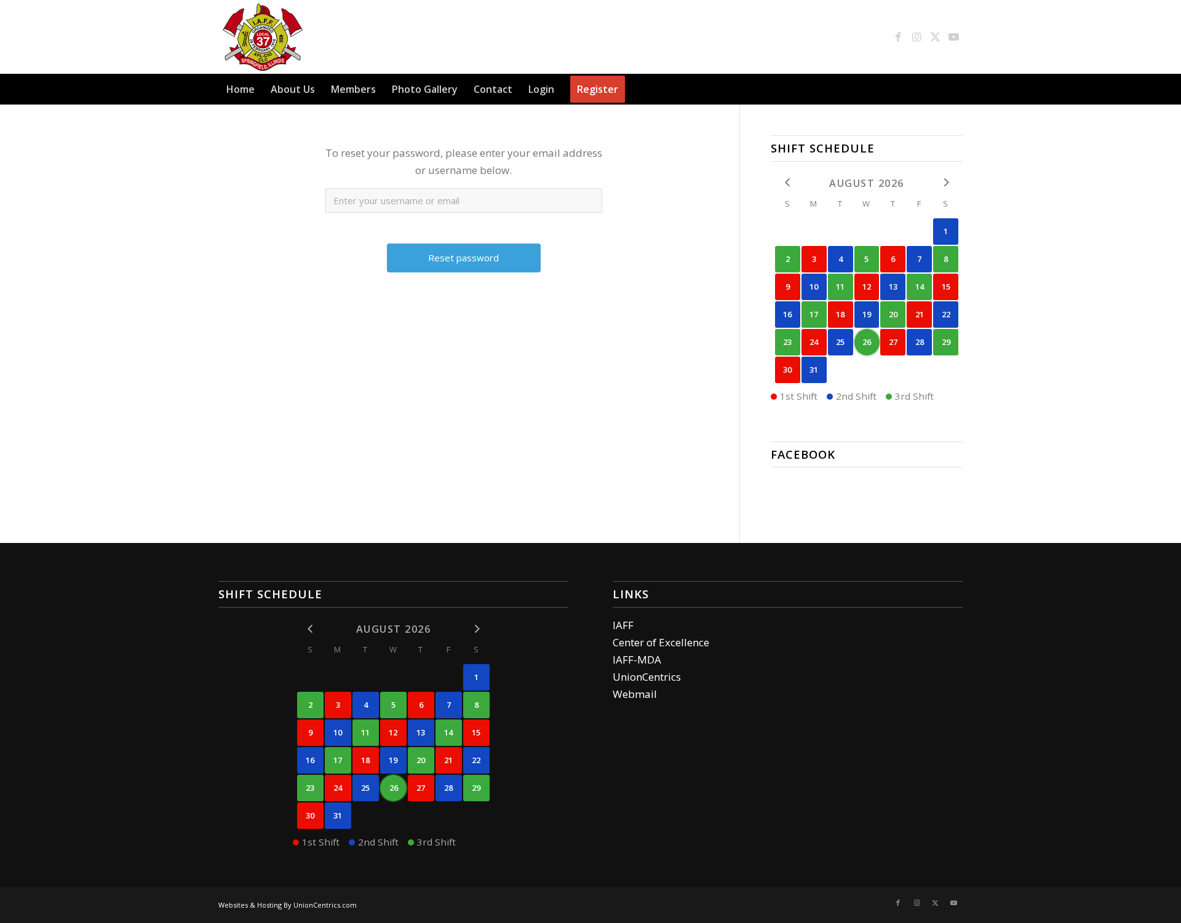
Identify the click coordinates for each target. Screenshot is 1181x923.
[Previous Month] (787, 182)
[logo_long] (326, 37)
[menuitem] (240, 89)
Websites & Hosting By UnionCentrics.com (287, 904)
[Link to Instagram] (916, 37)
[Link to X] (935, 37)
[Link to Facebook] (898, 37)
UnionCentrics (647, 677)
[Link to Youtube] (953, 37)
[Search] (955, 89)
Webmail (635, 694)
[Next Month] (945, 182)
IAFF (623, 625)
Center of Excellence (661, 642)
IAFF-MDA (637, 659)
